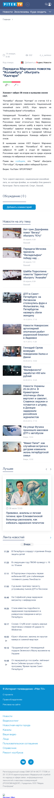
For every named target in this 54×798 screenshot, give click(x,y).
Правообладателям (12, 699)
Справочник (9, 748)
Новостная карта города (16, 725)
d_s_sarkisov (45, 55)
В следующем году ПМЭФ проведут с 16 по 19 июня (30, 564)
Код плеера (8, 62)
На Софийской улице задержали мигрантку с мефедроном (27, 598)
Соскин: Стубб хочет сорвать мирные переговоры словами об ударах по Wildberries (29, 627)
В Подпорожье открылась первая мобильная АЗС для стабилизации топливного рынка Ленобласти (27, 576)
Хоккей (39, 186)
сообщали (20, 161)
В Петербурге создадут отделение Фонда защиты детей (31, 552)
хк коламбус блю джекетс (39, 182)
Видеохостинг (11, 720)
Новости (8, 11)
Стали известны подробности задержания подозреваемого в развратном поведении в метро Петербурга (26, 612)
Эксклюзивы (21, 11)
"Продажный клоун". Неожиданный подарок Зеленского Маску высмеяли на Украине (30, 650)
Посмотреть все (14, 199)
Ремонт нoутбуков (13, 752)
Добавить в (38, 62)
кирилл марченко (16, 179)
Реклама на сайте (11, 704)
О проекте (8, 694)
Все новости (49, 538)
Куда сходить (38, 11)
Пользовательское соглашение (20, 743)
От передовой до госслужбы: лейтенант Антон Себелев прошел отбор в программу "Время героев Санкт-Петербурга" (30, 664)
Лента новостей (21, 186)
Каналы (7, 730)
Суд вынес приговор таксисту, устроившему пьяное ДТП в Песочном (29, 587)
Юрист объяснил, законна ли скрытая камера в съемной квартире (29, 638)
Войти (49, 4)
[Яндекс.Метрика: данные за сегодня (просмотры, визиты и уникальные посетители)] (9, 796)
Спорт (32, 186)
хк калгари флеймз (17, 182)
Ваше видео (9, 734)
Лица (6, 739)
